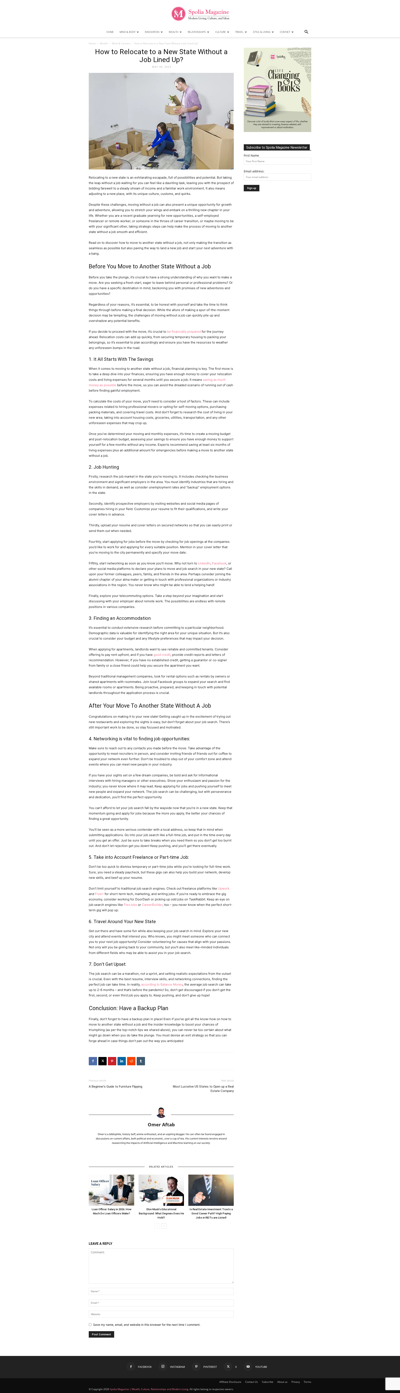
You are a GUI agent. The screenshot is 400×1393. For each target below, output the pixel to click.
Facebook (219, 563)
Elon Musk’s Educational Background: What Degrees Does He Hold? (161, 1213)
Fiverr (99, 894)
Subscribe (267, 1382)
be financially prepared (184, 332)
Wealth (173, 32)
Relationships (197, 32)
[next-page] (163, 1226)
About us (282, 1382)
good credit (162, 655)
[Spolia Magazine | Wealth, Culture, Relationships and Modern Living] (200, 13)
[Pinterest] (112, 1061)
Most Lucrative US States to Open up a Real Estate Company (203, 1089)
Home (110, 32)
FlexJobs (130, 905)
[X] (102, 1061)
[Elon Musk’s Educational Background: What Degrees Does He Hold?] (161, 1190)
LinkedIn (204, 563)
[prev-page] (157, 1226)
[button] (306, 32)
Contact (285, 32)
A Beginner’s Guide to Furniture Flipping (115, 1086)
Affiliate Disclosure (230, 1382)
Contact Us (251, 1382)
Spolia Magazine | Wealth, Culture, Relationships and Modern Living (149, 1389)
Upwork (223, 888)
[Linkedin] (122, 1061)
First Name (251, 155)
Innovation (152, 32)
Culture (220, 32)
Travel (239, 32)
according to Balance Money (162, 984)
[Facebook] (93, 1061)
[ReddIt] (131, 1061)
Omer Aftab (161, 1124)
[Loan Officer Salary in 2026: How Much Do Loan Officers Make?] (111, 1190)
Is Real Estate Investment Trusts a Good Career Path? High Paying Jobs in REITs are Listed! (211, 1213)
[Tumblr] (141, 1061)
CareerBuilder (152, 905)
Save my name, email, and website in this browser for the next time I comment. (146, 1324)
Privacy (295, 1382)
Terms (307, 1382)
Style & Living (261, 32)
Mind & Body (127, 32)
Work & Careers (121, 43)
